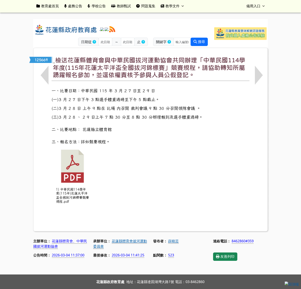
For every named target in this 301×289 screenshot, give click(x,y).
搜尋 (201, 42)
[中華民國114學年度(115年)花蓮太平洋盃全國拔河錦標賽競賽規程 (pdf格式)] (72, 166)
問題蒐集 (148, 6)
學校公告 (99, 6)
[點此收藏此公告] (54, 60)
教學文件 (172, 6)
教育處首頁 (50, 6)
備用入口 (253, 6)
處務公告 (75, 6)
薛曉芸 (173, 241)
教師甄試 (124, 6)
